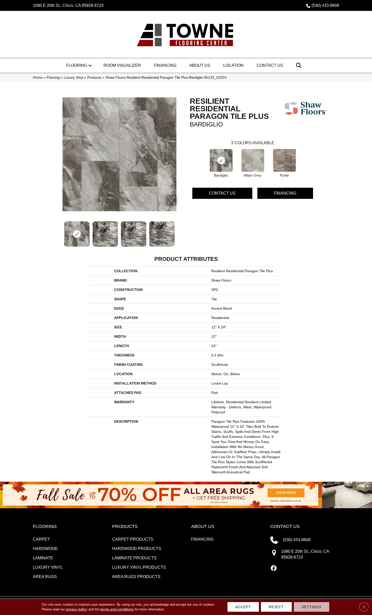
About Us (199, 65)
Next (179, 231)
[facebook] (274, 568)
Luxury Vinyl (73, 77)
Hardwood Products (136, 548)
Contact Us (270, 65)
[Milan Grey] (252, 160)
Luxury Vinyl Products (139, 567)
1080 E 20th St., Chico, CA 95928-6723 (68, 5)
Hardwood (45, 548)
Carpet (41, 539)
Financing (165, 65)
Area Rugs (45, 577)
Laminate (43, 558)
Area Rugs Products (136, 577)
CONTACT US (285, 526)
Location (233, 65)
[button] (90, 65)
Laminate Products (134, 558)
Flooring (76, 65)
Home (38, 77)
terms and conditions (117, 609)
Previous (58, 231)
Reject (276, 607)
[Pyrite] (284, 160)
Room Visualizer (122, 65)
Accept (243, 607)
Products (94, 77)
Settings (311, 607)
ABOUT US (202, 526)
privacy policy (76, 609)
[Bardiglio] (221, 160)
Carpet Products (132, 539)
